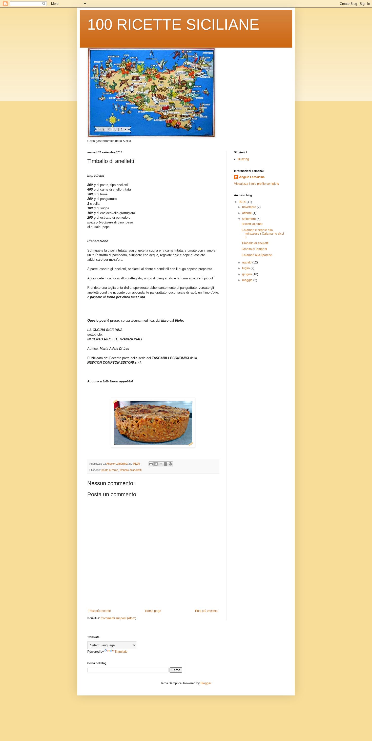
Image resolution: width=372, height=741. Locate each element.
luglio (246, 268)
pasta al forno (109, 469)
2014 (242, 202)
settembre (249, 219)
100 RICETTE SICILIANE (173, 24)
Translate (121, 651)
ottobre (247, 213)
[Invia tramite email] (151, 463)
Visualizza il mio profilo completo (256, 184)
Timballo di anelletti (255, 243)
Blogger (205, 683)
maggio (247, 280)
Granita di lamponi (254, 249)
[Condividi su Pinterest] (170, 463)
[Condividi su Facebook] (165, 463)
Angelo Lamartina (252, 177)
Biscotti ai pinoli (252, 224)
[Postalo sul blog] (155, 463)
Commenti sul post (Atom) (118, 618)
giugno (247, 274)
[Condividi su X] (160, 463)
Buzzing (243, 159)
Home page (153, 611)
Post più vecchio (206, 611)
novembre (249, 207)
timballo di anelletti (130, 469)
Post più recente (100, 611)
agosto (247, 262)
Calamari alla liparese (257, 255)
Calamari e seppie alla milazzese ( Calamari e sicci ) (263, 233)
